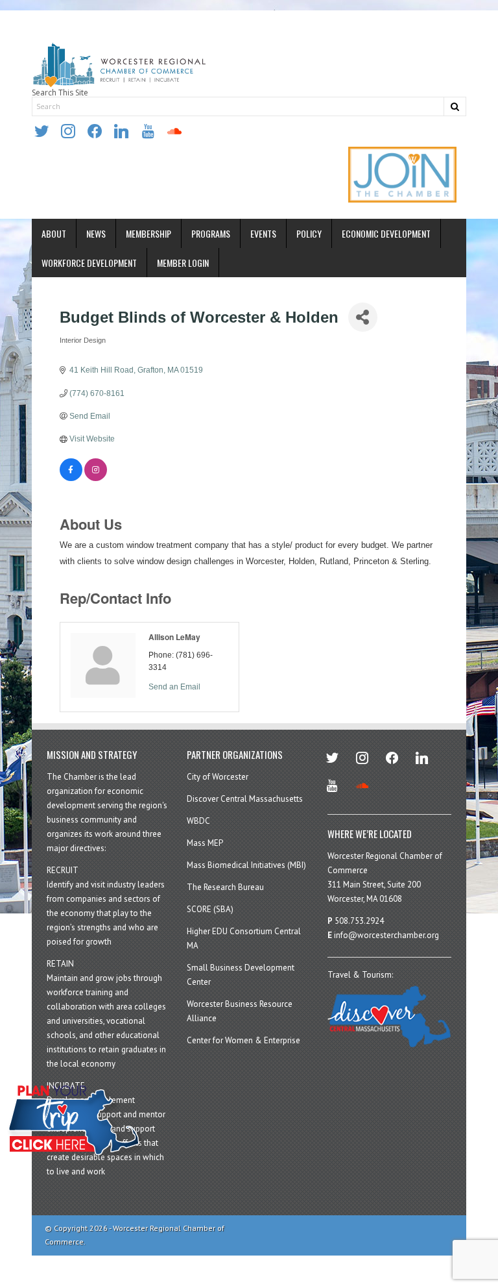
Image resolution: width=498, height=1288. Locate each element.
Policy (309, 233)
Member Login (183, 262)
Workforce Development (89, 262)
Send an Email (174, 686)
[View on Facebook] (71, 478)
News (96, 233)
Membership (148, 233)
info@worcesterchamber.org (386, 935)
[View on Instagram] (95, 478)
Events (263, 233)
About (54, 233)
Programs (210, 233)
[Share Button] (362, 317)
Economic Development (386, 233)
